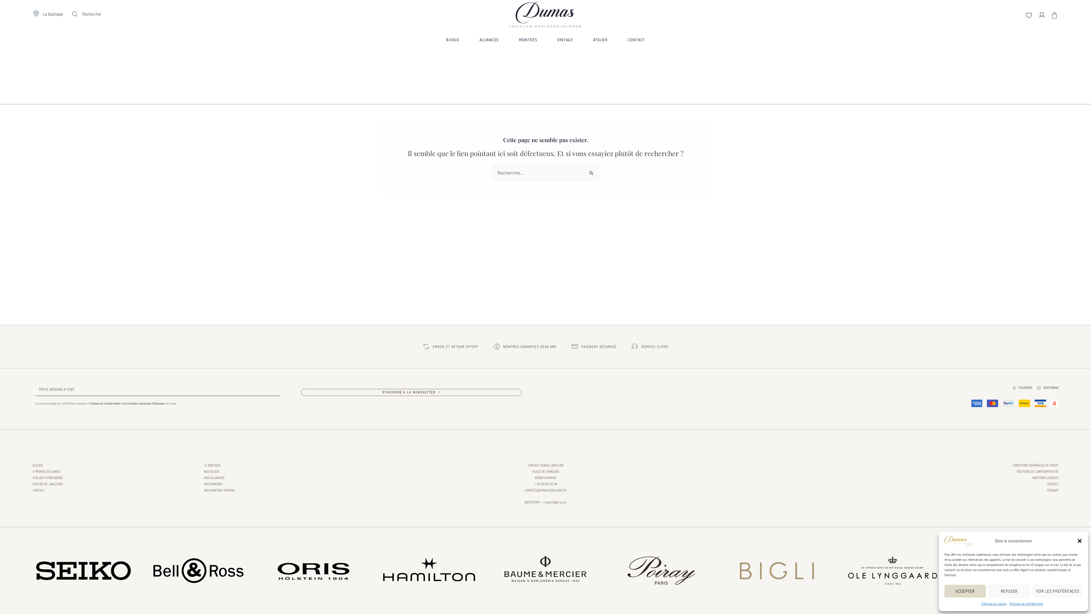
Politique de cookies (994, 603)
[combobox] (102, 14)
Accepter (965, 591)
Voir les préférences (1057, 591)
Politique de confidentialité (1026, 603)
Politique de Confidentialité (105, 403)
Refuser (1009, 591)
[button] (1079, 541)
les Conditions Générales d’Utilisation (144, 403)
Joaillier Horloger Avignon (545, 24)
